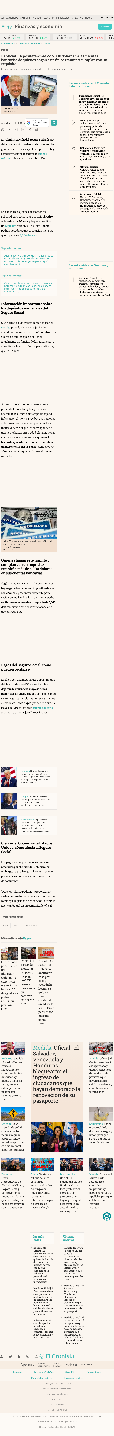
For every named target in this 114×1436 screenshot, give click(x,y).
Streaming (77, 18)
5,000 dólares (28, 235)
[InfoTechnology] (87, 1365)
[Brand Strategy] (57, 1365)
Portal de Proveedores (41, 1378)
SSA (16, 925)
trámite (6, 327)
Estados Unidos (30, 925)
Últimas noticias (9, 18)
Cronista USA (8, 43)
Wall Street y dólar (30, 18)
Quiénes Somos (94, 1372)
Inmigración (63, 18)
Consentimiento (57, 1404)
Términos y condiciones (57, 1394)
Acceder (105, 27)
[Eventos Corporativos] (43, 1365)
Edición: (104, 18)
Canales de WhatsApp (43, 1372)
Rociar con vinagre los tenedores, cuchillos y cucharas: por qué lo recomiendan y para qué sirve (95, 154)
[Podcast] (71, 1365)
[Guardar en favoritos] (54, 123)
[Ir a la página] (9, 26)
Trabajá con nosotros (73, 1378)
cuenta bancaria (43, 707)
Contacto (17, 1372)
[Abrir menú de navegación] (3, 26)
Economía (48, 18)
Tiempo (88, 18)
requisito (10, 226)
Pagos (47, 43)
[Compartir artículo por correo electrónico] (29, 130)
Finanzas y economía (29, 43)
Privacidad (57, 1399)
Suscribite (70, 1372)
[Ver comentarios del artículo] (36, 130)
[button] (107, 1216)
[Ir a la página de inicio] (57, 1356)
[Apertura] (27, 1365)
